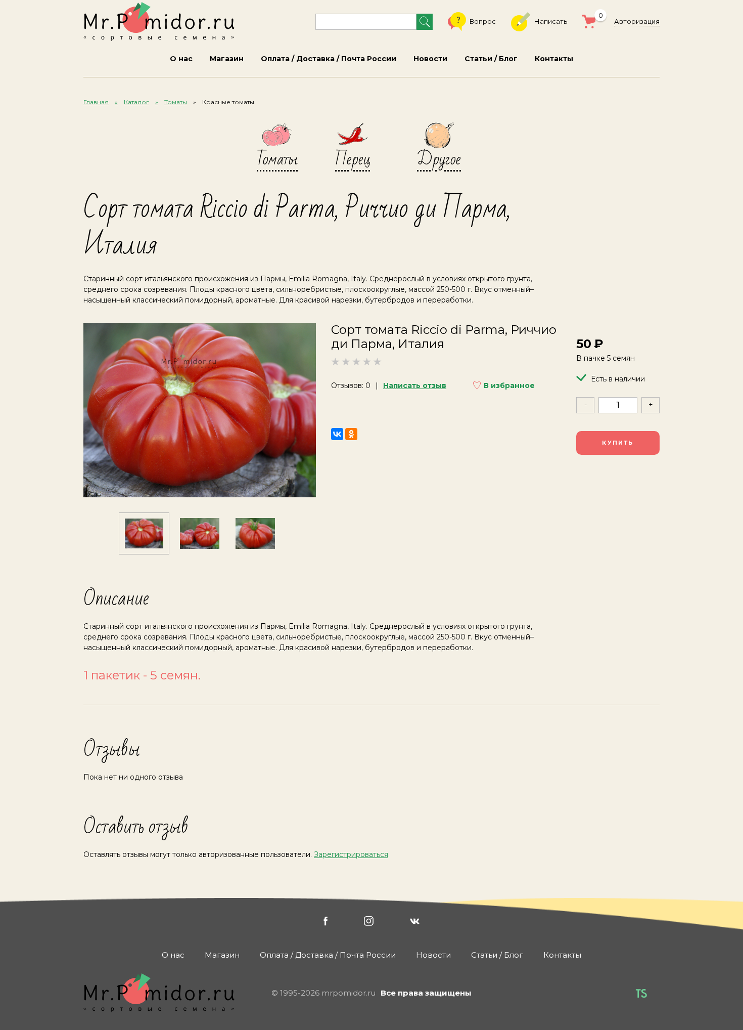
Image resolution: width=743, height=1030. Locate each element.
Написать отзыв (414, 385)
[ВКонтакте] (337, 434)
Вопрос (483, 21)
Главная (96, 102)
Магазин (227, 58)
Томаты (175, 102)
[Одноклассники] (351, 434)
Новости (430, 58)
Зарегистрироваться (351, 854)
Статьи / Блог (491, 58)
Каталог (136, 102)
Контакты (554, 58)
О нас (181, 58)
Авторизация (637, 21)
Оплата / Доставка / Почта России (328, 58)
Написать (550, 21)
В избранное (509, 385)
